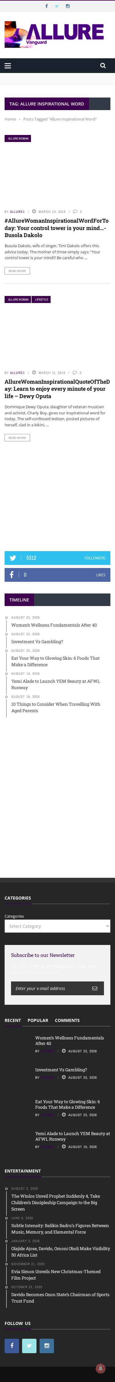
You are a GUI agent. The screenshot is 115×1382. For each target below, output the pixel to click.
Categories (14, 916)
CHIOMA (48, 1051)
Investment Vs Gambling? (29, 81)
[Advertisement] (58, 496)
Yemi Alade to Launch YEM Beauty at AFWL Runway (72, 1136)
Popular (38, 1020)
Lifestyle (41, 299)
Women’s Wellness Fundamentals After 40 (45, 76)
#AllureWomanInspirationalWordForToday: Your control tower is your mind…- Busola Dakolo (57, 228)
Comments (67, 1020)
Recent (13, 1020)
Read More (17, 271)
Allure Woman (18, 138)
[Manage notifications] (100, 1368)
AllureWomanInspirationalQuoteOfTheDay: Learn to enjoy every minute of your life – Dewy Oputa (57, 389)
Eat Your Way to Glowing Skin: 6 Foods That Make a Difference (67, 1104)
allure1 (17, 211)
